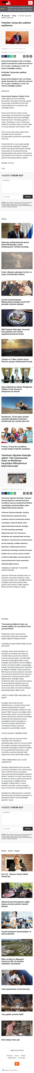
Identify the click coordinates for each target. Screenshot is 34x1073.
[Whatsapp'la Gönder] (11, 56)
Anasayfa (7, 16)
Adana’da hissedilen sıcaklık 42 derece (20, 9)
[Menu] (30, 3)
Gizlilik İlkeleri (12, 1058)
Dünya (14, 16)
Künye (17, 1055)
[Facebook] (2, 56)
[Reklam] (15, 602)
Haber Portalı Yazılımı (11, 1070)
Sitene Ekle (21, 1058)
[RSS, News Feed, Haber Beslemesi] (17, 1064)
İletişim (23, 1055)
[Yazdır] (15, 56)
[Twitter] (5, 56)
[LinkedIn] (8, 56)
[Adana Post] (7, 3)
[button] (24, 56)
